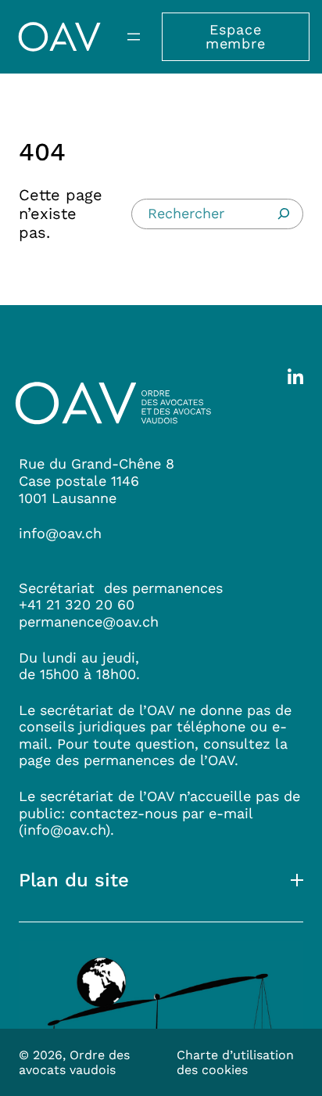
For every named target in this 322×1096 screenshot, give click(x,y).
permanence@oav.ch (89, 621)
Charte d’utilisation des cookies (235, 1062)
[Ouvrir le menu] (133, 36)
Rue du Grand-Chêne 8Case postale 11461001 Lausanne (96, 480)
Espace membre (236, 36)
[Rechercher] (283, 213)
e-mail (230, 813)
